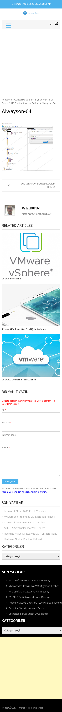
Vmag (40, 707)
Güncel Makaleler (23, 99)
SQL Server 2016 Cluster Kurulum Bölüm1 (27, 101)
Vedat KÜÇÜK (30, 208)
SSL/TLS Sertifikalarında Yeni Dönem (24, 528)
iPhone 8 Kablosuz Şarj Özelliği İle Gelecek (24, 329)
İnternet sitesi (9, 434)
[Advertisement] (31, 61)
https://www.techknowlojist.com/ (37, 213)
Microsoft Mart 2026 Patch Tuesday (24, 522)
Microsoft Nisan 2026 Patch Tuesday (25, 511)
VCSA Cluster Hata (11, 278)
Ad (4, 409)
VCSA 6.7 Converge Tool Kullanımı (19, 379)
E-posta (6, 422)
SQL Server (41, 99)
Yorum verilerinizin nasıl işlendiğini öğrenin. (24, 491)
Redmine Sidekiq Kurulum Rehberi (23, 539)
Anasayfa (7, 99)
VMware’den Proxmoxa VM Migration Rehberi (29, 516)
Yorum (6, 447)
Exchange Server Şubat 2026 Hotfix (28, 613)
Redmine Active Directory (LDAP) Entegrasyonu (30, 533)
